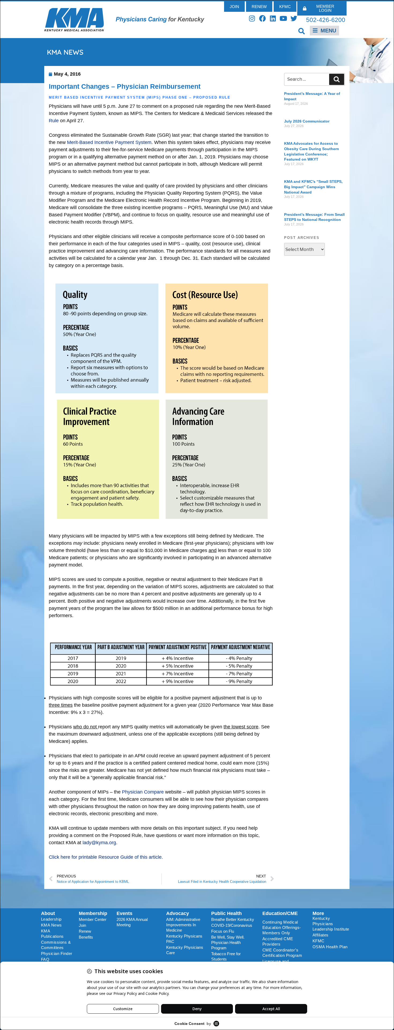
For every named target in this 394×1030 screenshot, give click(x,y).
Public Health (226, 913)
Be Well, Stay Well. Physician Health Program (227, 942)
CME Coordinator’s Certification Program (282, 953)
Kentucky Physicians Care (184, 950)
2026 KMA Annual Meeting (132, 922)
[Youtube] (283, 18)
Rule (54, 120)
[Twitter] (294, 18)
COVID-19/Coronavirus (231, 925)
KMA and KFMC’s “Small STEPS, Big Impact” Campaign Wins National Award (313, 186)
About (48, 913)
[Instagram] (252, 18)
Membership (93, 913)
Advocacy (177, 913)
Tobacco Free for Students (226, 956)
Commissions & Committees (56, 945)
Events (124, 913)
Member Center (92, 919)
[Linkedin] (273, 18)
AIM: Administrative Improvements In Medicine (183, 924)
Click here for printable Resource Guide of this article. (106, 857)
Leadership (51, 919)
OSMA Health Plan (330, 946)
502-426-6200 (325, 19)
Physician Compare (143, 792)
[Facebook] (262, 18)
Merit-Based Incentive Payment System (109, 142)
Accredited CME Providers (277, 941)
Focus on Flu (222, 931)
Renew (85, 931)
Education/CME (280, 913)
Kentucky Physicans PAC (184, 939)
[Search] (336, 79)
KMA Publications (52, 934)
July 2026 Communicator (306, 121)
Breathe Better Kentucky (232, 919)
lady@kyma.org (99, 842)
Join (82, 925)
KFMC (319, 941)
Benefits (86, 937)
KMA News (51, 925)
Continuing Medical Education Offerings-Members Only (281, 927)
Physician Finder (56, 953)
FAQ (45, 959)
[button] (301, 31)
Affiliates (321, 935)
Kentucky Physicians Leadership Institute (331, 923)
